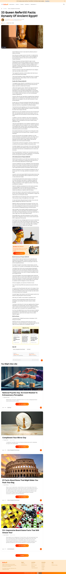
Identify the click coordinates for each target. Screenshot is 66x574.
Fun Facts (17, 4)
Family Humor (27, 4)
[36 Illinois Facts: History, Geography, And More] (17, 331)
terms (53, 563)
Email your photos (19, 253)
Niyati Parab (19, 20)
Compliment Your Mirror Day (14, 438)
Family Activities (11, 4)
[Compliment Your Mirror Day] (22, 423)
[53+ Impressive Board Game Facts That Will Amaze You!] (22, 516)
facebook (43, 563)
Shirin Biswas (11, 19)
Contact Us (23, 563)
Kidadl (1, 8)
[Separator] (42, 360)
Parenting (21, 4)
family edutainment (34, 567)
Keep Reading (23, 404)
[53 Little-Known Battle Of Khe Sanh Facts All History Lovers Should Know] (26, 331)
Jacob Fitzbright (10, 20)
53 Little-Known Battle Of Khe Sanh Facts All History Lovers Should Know (25, 339)
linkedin (43, 567)
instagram (43, 566)
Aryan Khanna (6, 484)
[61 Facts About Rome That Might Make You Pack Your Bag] (22, 466)
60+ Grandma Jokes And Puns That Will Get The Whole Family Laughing (30, 1)
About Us (32, 563)
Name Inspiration (33, 4)
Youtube (43, 569)
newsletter (33, 566)
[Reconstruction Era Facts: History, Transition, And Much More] (34, 331)
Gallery (4, 47)
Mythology (9, 407)
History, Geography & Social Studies (16, 335)
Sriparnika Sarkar (6, 397)
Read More (47, 1)
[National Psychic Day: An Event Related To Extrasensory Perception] (22, 378)
